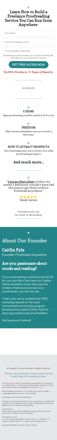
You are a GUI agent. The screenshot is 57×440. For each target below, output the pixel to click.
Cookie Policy (17, 376)
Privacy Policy (12, 373)
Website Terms (28, 373)
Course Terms (44, 373)
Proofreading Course (36, 376)
